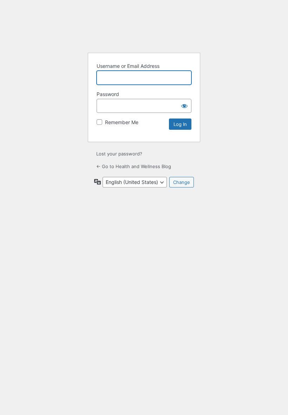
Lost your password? (119, 154)
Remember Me (121, 122)
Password (108, 94)
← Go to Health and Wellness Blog (133, 166)
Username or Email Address (128, 66)
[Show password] (184, 106)
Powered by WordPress (144, 29)
